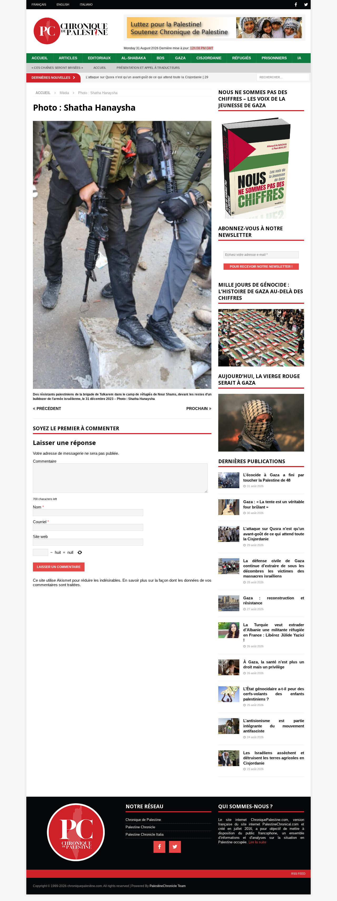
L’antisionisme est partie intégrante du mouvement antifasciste (273, 725)
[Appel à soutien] (214, 36)
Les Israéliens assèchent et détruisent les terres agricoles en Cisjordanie (273, 758)
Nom (37, 507)
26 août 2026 (255, 646)
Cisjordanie (208, 58)
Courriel (40, 522)
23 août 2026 (255, 769)
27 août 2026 (255, 609)
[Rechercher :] (283, 77)
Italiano (86, 4)
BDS (160, 58)
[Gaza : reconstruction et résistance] (228, 603)
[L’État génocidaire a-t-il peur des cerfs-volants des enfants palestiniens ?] (228, 694)
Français (39, 4)
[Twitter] (306, 4)
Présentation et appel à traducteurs (148, 67)
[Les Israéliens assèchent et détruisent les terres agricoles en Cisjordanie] (228, 758)
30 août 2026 (255, 513)
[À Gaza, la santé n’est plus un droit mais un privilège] (228, 667)
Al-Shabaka (133, 58)
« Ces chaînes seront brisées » (57, 67)
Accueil (40, 58)
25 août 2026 (255, 705)
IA (299, 58)
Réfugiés (241, 58)
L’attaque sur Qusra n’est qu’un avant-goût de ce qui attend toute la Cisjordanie (273, 533)
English (63, 4)
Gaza (180, 58)
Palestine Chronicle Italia (144, 834)
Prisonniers (274, 58)
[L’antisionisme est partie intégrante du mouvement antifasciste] (228, 726)
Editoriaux (99, 58)
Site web (40, 536)
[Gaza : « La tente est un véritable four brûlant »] (228, 507)
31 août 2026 (255, 486)
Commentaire (44, 461)
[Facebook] (295, 4)
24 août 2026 (255, 737)
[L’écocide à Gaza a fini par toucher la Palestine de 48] (228, 480)
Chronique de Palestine (143, 820)
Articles (68, 58)
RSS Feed (298, 873)
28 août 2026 (255, 582)
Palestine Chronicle (140, 827)
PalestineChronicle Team (168, 886)
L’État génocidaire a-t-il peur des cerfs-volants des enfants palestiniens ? (273, 694)
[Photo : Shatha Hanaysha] (122, 386)
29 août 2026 (255, 545)
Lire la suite (257, 842)
